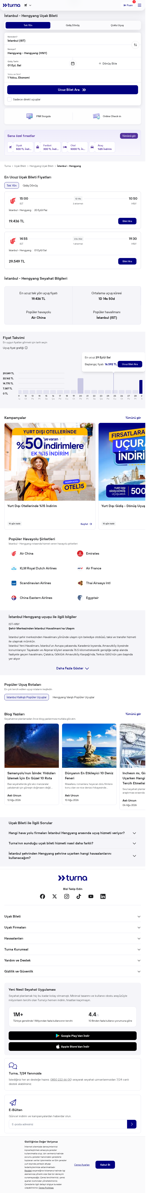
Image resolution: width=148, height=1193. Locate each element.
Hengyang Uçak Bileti (41, 166)
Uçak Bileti (20, 166)
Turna (7, 166)
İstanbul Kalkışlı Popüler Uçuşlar (27, 697)
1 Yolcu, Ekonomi (19, 77)
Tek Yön (12, 185)
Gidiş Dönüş (30, 185)
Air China (38, 318)
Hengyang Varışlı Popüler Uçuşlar (73, 697)
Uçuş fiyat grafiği (13, 348)
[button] (80, 386)
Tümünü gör (129, 135)
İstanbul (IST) (107, 318)
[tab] (28, 25)
